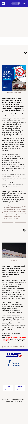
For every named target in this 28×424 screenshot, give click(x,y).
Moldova (8, 206)
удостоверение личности (10, 216)
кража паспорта (21, 213)
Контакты (20, 390)
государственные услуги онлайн (12, 207)
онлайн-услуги (7, 215)
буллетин (21, 346)
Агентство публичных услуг (18, 206)
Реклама (20, 387)
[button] (3, 3)
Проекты (8, 390)
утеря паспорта (14, 218)
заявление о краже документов (12, 209)
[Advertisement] (14, 22)
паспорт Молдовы (16, 215)
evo (5, 206)
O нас (8, 387)
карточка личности (15, 348)
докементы (6, 348)
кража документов (12, 213)
